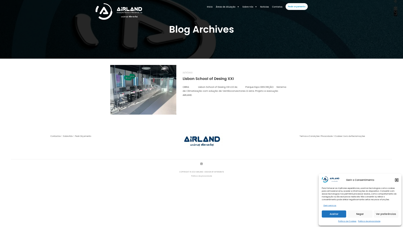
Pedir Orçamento (83, 136)
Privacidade (327, 136)
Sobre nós (247, 6)
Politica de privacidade (369, 221)
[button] (396, 180)
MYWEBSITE (219, 172)
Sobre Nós (68, 136)
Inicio (210, 6)
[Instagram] (201, 164)
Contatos (277, 6)
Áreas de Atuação (226, 6)
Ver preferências (386, 214)
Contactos (55, 136)
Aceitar (334, 214)
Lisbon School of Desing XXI (208, 78)
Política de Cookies (347, 221)
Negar (360, 214)
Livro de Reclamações (354, 136)
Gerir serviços (329, 205)
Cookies (338, 136)
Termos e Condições (310, 136)
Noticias (264, 6)
